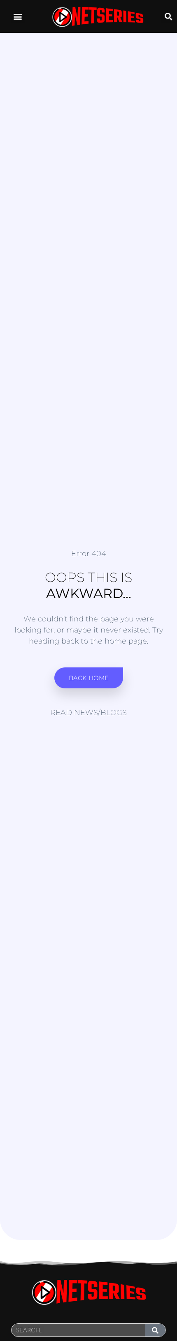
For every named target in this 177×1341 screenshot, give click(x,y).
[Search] (155, 1330)
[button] (18, 16)
